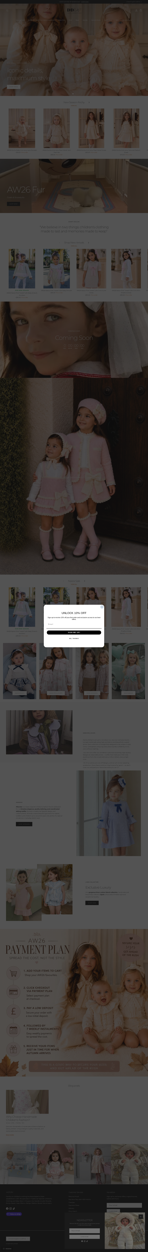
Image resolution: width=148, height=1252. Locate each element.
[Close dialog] (102, 607)
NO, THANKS (74, 638)
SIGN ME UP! (74, 632)
